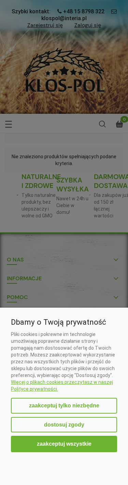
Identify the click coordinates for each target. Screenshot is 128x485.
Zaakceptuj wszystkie (64, 444)
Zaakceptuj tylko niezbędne (64, 405)
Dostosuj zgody (64, 425)
